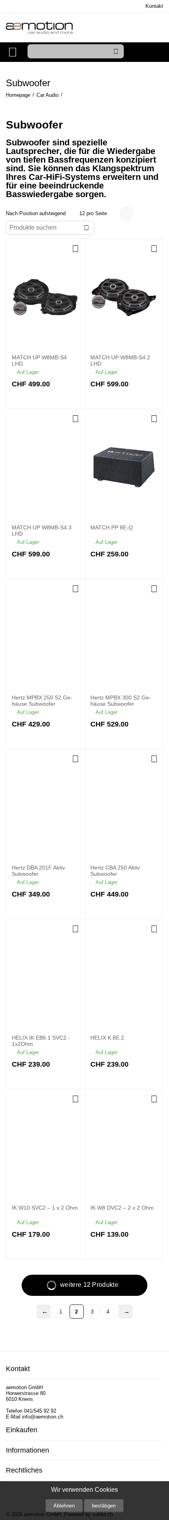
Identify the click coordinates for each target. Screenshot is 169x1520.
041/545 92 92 (40, 1411)
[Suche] (116, 51)
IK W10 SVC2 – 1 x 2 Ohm (45, 1208)
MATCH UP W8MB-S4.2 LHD (120, 360)
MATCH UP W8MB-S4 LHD (39, 360)
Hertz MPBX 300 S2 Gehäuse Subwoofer (120, 700)
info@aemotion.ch (42, 1417)
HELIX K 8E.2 (107, 1037)
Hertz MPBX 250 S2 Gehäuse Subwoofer (42, 700)
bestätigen (104, 1506)
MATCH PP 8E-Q (111, 527)
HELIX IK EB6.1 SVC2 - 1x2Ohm (41, 1040)
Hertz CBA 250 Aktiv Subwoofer (115, 870)
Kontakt (154, 6)
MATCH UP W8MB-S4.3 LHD (42, 530)
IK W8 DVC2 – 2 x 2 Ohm (122, 1208)
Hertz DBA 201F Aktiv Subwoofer (38, 870)
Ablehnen (64, 1506)
